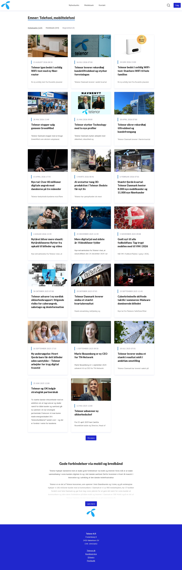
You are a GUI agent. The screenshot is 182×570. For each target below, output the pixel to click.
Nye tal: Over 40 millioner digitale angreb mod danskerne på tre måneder (46, 185)
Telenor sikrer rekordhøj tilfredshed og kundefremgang (132, 128)
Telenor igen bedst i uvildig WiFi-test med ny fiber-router (46, 71)
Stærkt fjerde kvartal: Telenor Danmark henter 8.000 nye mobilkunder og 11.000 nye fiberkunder (132, 187)
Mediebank (89, 5)
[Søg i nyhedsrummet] (168, 5)
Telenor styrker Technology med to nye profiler (90, 126)
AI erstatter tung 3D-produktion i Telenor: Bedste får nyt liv (90, 185)
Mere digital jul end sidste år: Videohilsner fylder (89, 241)
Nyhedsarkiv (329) (35, 28)
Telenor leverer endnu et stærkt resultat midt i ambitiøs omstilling (132, 357)
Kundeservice (91, 554)
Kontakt (102, 5)
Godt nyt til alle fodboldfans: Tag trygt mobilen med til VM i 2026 (133, 243)
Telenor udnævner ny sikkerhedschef (86, 412)
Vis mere (91, 438)
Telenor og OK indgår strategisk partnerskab (44, 390)
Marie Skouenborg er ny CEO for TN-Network (90, 355)
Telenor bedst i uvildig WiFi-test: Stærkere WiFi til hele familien (134, 71)
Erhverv (91, 557)
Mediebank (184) (52, 28)
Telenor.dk (91, 550)
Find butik (91, 561)
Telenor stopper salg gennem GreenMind (43, 126)
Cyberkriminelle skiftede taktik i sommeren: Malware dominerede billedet (134, 300)
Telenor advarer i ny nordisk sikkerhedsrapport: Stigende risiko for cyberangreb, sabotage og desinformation (47, 302)
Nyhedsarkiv (74, 5)
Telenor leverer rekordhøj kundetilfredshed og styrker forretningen (90, 71)
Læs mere (91, 504)
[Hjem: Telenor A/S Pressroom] (5, 5)
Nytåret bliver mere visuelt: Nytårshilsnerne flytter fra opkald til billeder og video (47, 243)
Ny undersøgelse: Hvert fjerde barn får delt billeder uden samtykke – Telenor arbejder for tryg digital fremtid (47, 360)
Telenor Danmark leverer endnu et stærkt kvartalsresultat (88, 300)
